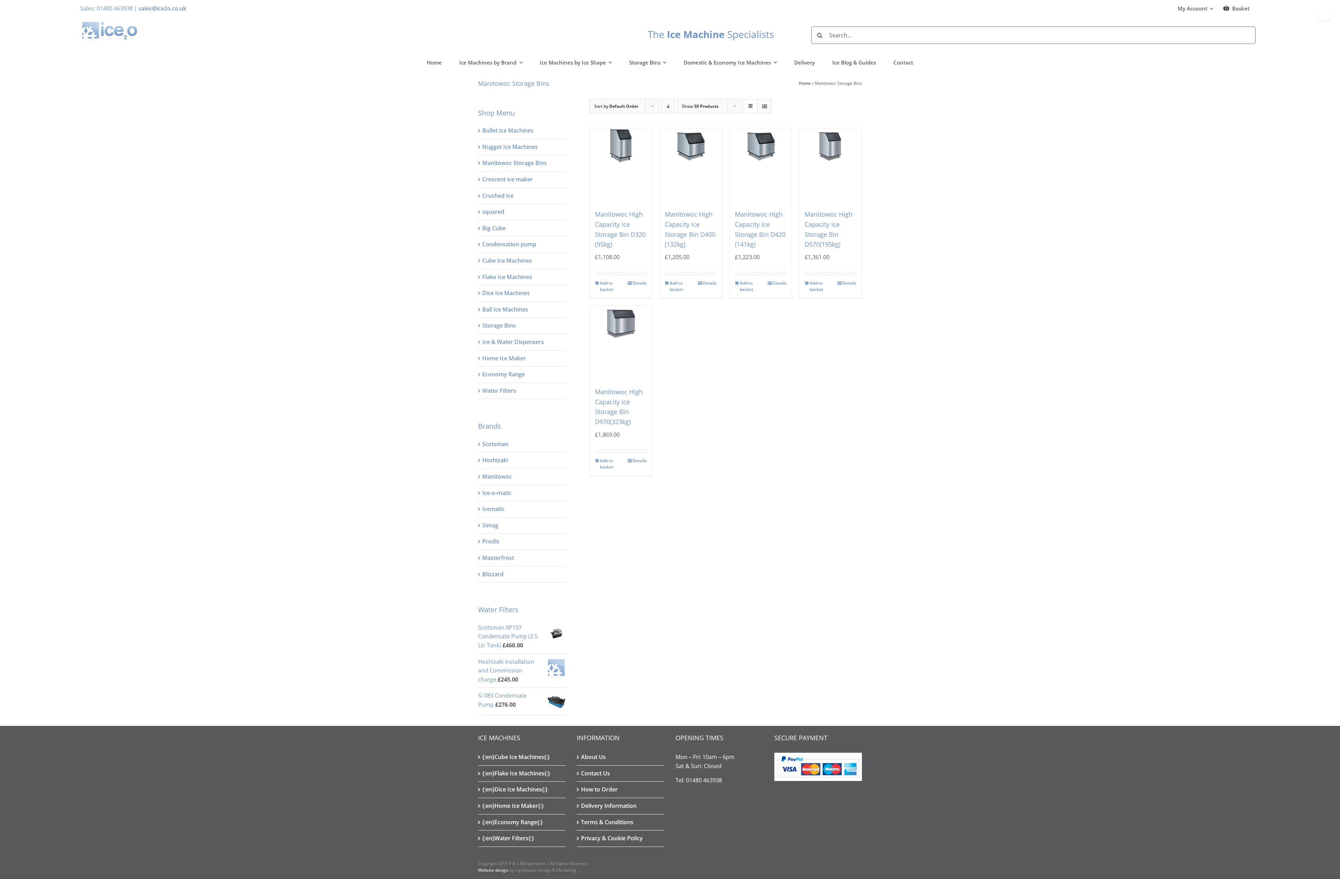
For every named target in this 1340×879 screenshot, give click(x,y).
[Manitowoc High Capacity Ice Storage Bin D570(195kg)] (830, 161)
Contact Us (595, 773)
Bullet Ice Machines (508, 130)
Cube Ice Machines (507, 260)
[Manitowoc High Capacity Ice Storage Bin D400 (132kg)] (691, 161)
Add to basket (606, 286)
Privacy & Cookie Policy (612, 838)
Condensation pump (509, 244)
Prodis (490, 541)
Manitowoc (497, 476)
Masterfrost (498, 558)
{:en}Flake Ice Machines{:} (516, 773)
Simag (490, 525)
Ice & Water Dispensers (513, 342)
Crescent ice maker (507, 179)
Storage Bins (499, 325)
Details (640, 283)
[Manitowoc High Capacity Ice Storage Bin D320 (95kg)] (621, 161)
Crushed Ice (498, 196)
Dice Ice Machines (506, 293)
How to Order (599, 789)
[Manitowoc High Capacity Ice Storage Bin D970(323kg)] (621, 339)
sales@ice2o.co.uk (162, 8)
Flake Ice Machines (507, 277)
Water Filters (499, 391)
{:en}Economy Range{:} (512, 822)
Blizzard (493, 574)
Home (805, 83)
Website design (493, 870)
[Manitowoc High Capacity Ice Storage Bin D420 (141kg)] (761, 161)
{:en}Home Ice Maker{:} (513, 806)
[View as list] (764, 106)
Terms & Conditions (607, 822)
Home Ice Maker (504, 358)
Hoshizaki (495, 460)
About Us (593, 757)
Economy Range (503, 374)
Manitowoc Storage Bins (514, 163)
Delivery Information (608, 806)
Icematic (493, 509)
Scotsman (495, 444)
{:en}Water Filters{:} (508, 838)
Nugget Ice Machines (510, 147)
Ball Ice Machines (505, 309)
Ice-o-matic (497, 493)
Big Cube (494, 228)
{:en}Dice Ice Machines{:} (515, 789)
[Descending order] (668, 106)
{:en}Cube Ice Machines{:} (516, 757)
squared (493, 212)
